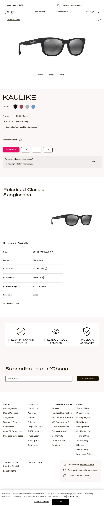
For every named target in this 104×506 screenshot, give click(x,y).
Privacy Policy (83, 413)
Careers (31, 417)
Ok (61, 502)
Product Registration (62, 413)
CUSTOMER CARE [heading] (62, 405)
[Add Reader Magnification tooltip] (20, 140)
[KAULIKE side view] (61, 74)
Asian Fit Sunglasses (12, 431)
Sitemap (80, 445)
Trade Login (33, 436)
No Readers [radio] (11, 149)
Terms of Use (82, 408)
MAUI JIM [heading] (33, 405)
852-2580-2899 (87, 464)
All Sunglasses (10, 408)
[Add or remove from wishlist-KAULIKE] (99, 20)
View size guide (12, 303)
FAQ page (84, 475)
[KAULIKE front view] (51, 74)
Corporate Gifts (35, 427)
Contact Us (33, 408)
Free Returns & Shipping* (72, 6)
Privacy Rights (83, 417)
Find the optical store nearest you (19, 164)
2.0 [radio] (36, 149)
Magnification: (10, 139)
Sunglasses (41, 11)
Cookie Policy (72, 496)
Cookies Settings (41, 502)
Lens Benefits (9, 471)
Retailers (32, 422)
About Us (32, 413)
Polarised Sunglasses (13, 436)
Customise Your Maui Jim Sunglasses (21, 127)
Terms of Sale (82, 436)
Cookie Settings (83, 431)
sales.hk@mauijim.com (88, 470)
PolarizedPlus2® (11, 466)
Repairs (55, 408)
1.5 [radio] (26, 149)
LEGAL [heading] (80, 405)
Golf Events (33, 431)
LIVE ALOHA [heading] (35, 462)
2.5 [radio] (47, 149)
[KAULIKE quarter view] (41, 74)
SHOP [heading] (6, 405)
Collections (62, 11)
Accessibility (82, 440)
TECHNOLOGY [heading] (11, 462)
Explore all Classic (13, 20)
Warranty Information (62, 417)
